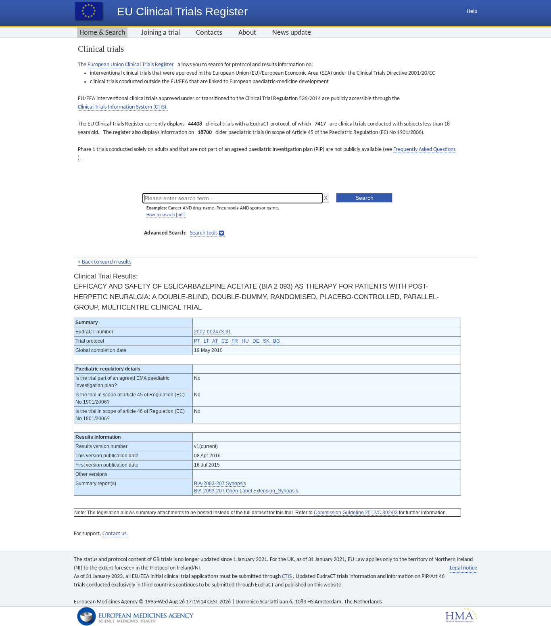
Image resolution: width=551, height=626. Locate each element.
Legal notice (463, 568)
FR (235, 341)
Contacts (209, 33)
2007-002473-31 (212, 332)
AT (215, 341)
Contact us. (115, 534)
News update (291, 33)
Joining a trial (160, 33)
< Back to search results (104, 262)
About (247, 33)
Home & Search (102, 33)
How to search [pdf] (166, 215)
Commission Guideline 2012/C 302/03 (356, 512)
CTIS (287, 577)
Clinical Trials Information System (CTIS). (123, 107)
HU (246, 341)
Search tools (203, 233)
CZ (225, 341)
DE (257, 341)
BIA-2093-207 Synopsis (220, 483)
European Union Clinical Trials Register (131, 65)
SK (267, 341)
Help (472, 11)
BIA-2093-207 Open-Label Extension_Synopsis (246, 491)
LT (207, 341)
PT (197, 341)
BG (277, 341)
